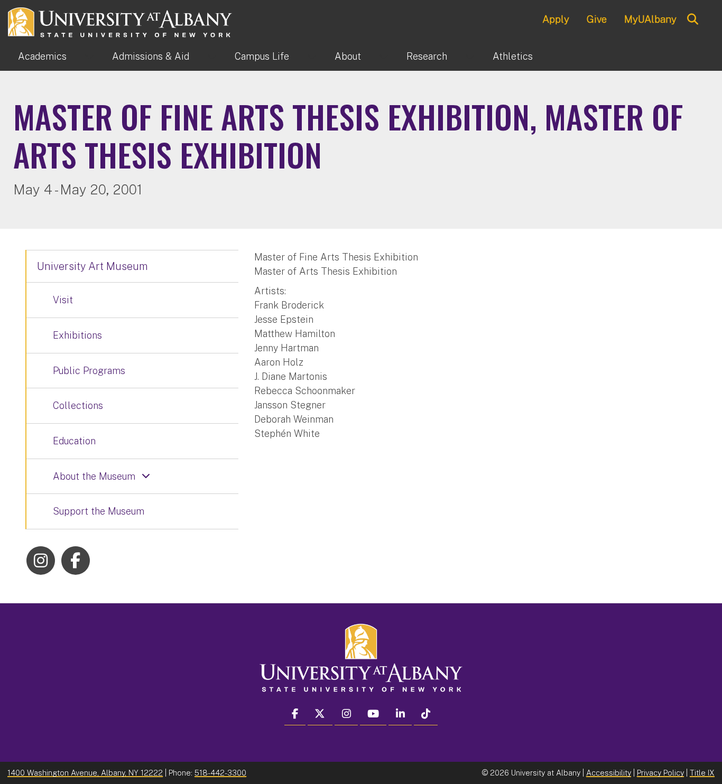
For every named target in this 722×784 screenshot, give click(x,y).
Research (426, 56)
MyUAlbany (650, 19)
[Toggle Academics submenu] (89, 56)
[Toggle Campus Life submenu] (312, 56)
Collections (78, 405)
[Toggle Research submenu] (470, 56)
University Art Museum (92, 266)
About (348, 56)
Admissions (150, 56)
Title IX (702, 772)
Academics (42, 56)
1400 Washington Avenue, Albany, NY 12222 (85, 772)
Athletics (513, 56)
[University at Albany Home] (120, 20)
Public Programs (89, 370)
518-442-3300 (220, 772)
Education (74, 440)
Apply (555, 19)
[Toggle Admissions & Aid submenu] (212, 56)
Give (597, 19)
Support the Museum (98, 511)
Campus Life (262, 56)
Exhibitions (77, 335)
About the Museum (94, 476)
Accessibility (608, 772)
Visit (63, 299)
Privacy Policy (660, 772)
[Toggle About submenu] (384, 56)
